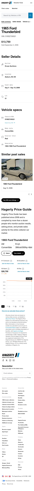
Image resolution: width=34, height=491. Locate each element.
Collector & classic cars (8, 402)
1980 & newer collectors (8, 400)
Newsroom (20, 451)
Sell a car (4, 443)
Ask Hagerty (21, 395)
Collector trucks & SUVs (8, 404)
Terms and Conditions (12, 379)
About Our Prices (10, 318)
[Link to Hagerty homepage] (11, 355)
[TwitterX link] (6, 360)
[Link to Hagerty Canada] (6, 476)
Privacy (20, 467)
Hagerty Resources (7, 465)
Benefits (20, 397)
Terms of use (10, 483)
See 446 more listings (9, 200)
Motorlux (20, 431)
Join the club (21, 391)
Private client (5, 415)
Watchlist (14, 8)
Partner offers (21, 400)
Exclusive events (22, 404)
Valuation (20, 393)
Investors (20, 456)
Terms (19, 469)
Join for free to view (8, 263)
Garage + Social (6, 463)
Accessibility (19, 480)
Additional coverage (7, 422)
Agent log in (5, 431)
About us (20, 442)
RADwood (20, 433)
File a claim (5, 393)
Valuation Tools (18, 2)
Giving (19, 458)
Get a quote (5, 391)
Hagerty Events (22, 420)
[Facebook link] (3, 360)
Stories (4, 454)
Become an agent (6, 429)
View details (17, 253)
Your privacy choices (10, 480)
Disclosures (26, 480)
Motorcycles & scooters (8, 409)
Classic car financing (7, 420)
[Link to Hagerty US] (3, 476)
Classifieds (5, 440)
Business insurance (7, 418)
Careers (20, 449)
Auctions (4, 438)
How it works (5, 445)
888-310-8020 (21, 413)
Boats (3, 413)
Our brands (21, 446)
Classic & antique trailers (8, 406)
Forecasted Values (11, 327)
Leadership (21, 444)
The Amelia (21, 422)
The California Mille (22, 424)
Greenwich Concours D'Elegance (23, 428)
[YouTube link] (13, 360)
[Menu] (31, 3)
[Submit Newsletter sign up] (29, 373)
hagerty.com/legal (18, 331)
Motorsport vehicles (7, 411)
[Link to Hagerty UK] (10, 476)
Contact (20, 453)
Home (19, 440)
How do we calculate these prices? (13, 311)
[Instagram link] (10, 360)
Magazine (20, 402)
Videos (3, 451)
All (2, 456)
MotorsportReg (6, 467)
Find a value (5, 8)
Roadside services (22, 411)
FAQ (19, 464)
